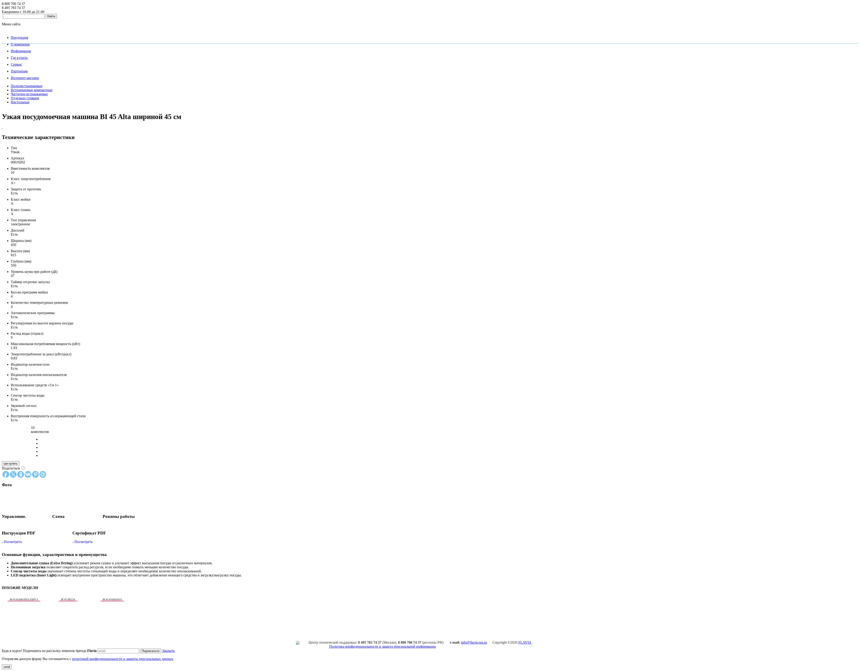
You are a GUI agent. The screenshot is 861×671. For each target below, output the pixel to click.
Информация (21, 51)
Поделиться (11, 468)
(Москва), (378, 642)
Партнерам (19, 71)
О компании (20, 44)
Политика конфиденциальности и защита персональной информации (382, 646)
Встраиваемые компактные (31, 90)
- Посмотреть (12, 542)
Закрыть (168, 651)
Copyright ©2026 (511, 642)
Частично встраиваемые (29, 94)
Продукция (19, 37)
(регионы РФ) (421, 642)
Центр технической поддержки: (333, 642)
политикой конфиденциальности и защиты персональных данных (122, 659)
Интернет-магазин (25, 78)
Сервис (16, 64)
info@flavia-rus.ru (474, 642)
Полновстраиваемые (26, 86)
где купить (11, 463)
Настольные (20, 102)
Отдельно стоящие (25, 98)
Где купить (19, 58)
